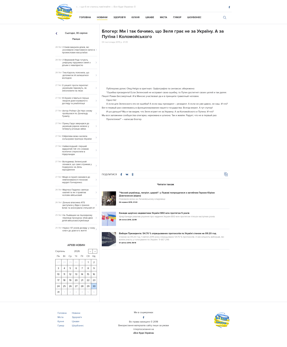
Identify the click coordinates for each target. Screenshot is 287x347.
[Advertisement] (165, 66)
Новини (102, 17)
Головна (85, 17)
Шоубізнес (194, 17)
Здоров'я (119, 17)
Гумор (177, 17)
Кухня (135, 17)
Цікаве (149, 17)
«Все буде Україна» (143, 332)
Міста (163, 17)
